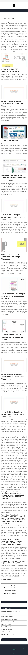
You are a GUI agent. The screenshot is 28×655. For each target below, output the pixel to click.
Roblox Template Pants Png (7, 616)
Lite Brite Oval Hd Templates (10, 582)
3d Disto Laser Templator (6, 629)
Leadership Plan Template (10, 590)
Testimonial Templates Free (7, 614)
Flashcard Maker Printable (6, 626)
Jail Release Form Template (7, 631)
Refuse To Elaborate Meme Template (9, 619)
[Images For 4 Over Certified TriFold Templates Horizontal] (14, 60)
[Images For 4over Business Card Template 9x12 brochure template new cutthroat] (14, 284)
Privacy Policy (16, 648)
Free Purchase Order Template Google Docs (10, 621)
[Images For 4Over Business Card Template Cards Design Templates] (14, 245)
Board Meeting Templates (10, 587)
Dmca (5, 648)
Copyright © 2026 (14, 653)
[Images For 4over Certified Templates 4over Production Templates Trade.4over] (14, 92)
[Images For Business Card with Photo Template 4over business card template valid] (14, 166)
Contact (9, 648)
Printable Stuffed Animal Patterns (8, 634)
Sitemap (14, 649)
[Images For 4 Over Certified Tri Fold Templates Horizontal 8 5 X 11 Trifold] (14, 325)
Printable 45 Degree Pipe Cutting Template (14, 585)
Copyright (22, 648)
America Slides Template (10, 593)
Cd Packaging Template (6, 624)
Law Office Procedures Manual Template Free (10, 611)
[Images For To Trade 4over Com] (14, 131)
